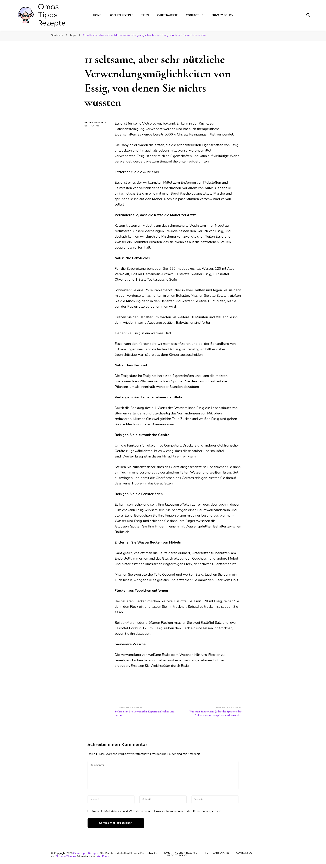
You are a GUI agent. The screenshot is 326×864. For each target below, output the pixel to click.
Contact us (194, 15)
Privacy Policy (222, 15)
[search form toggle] (308, 15)
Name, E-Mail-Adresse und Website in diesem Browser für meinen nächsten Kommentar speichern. (157, 811)
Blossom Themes (65, 856)
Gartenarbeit (167, 15)
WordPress (102, 856)
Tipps (145, 15)
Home (97, 15)
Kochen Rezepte (121, 15)
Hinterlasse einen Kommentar (97, 124)
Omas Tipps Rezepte (51, 15)
